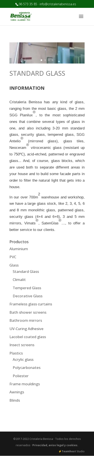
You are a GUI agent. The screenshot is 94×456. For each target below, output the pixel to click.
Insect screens (21, 344)
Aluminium (18, 248)
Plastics (16, 353)
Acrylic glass (23, 359)
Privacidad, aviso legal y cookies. (55, 445)
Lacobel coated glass (27, 336)
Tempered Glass (27, 287)
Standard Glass (26, 271)
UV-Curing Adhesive (26, 328)
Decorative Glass (27, 295)
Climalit (19, 279)
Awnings (16, 391)
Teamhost (69, 451)
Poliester (21, 375)
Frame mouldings (24, 383)
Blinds (14, 400)
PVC (12, 256)
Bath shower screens (27, 312)
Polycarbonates (26, 367)
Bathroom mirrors (25, 320)
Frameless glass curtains (30, 303)
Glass (14, 265)
